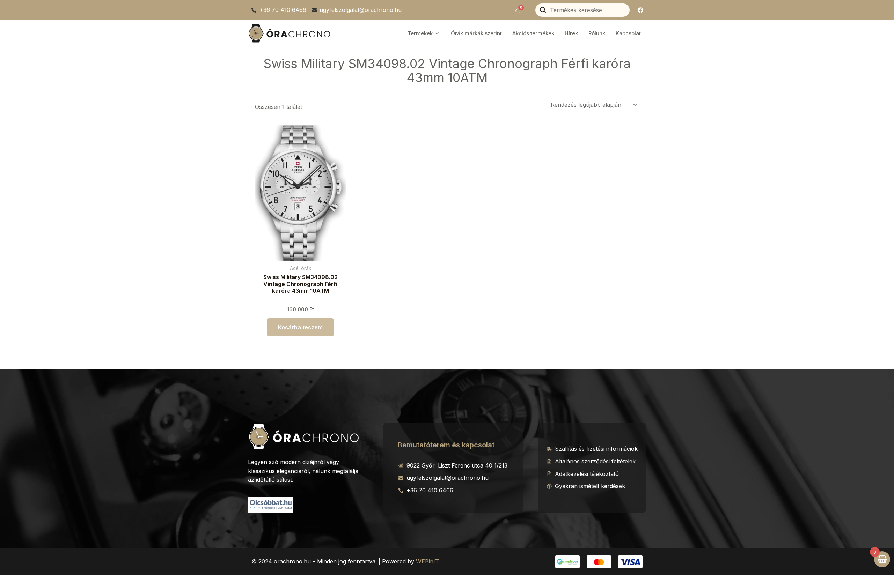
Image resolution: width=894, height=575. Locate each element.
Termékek (420, 33)
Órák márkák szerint (476, 33)
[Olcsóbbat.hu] (271, 504)
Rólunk (596, 33)
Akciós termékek (533, 33)
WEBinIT (427, 561)
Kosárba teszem (300, 327)
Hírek (571, 33)
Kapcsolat (628, 33)
